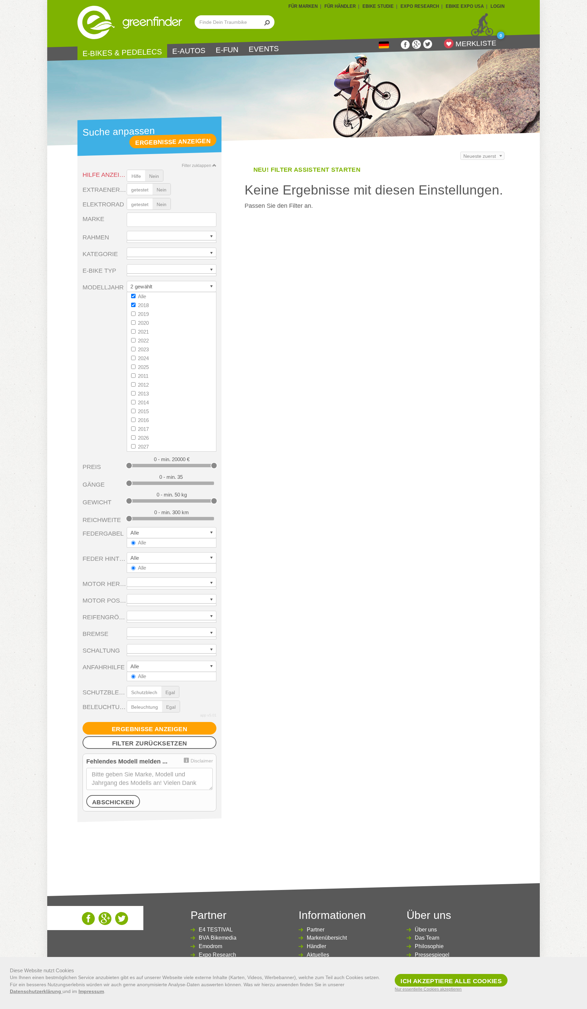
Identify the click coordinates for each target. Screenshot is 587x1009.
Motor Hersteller (105, 584)
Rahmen (96, 237)
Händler (316, 946)
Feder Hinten (105, 558)
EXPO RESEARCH (420, 6)
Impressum (91, 991)
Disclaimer (202, 760)
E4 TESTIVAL (216, 929)
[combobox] (171, 220)
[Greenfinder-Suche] (267, 22)
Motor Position (105, 600)
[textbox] (132, 220)
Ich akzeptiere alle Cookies (451, 981)
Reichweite (102, 520)
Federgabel (103, 533)
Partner (315, 929)
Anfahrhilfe (104, 667)
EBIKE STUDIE (378, 6)
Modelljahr (103, 287)
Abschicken (113, 802)
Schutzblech (105, 692)
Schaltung (101, 650)
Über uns (426, 929)
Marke (93, 219)
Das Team (427, 938)
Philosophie (429, 946)
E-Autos (189, 51)
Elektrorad (103, 204)
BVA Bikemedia (217, 938)
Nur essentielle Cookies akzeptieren (428, 989)
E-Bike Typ (99, 270)
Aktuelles (318, 955)
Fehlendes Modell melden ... (126, 761)
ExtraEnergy (105, 189)
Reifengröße (105, 617)
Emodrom (210, 946)
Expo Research (217, 955)
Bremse (95, 633)
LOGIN (497, 6)
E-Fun (227, 50)
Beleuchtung (105, 707)
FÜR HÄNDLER (340, 6)
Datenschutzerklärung (36, 991)
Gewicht (97, 502)
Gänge (94, 484)
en (384, 45)
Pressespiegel (432, 955)
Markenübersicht (327, 938)
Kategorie (100, 254)
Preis (92, 467)
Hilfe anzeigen (105, 174)
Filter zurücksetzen (149, 743)
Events (264, 48)
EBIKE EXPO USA (465, 6)
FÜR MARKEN (303, 6)
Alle (142, 296)
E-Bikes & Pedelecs (122, 52)
